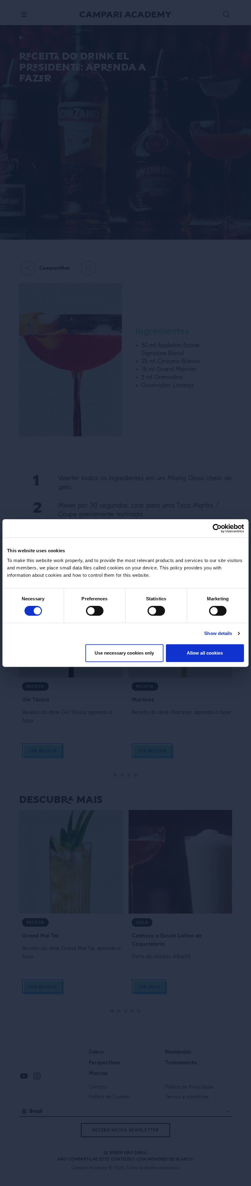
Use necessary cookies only (124, 653)
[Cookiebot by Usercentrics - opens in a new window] (217, 528)
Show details (218, 633)
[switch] (94, 611)
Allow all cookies (205, 653)
